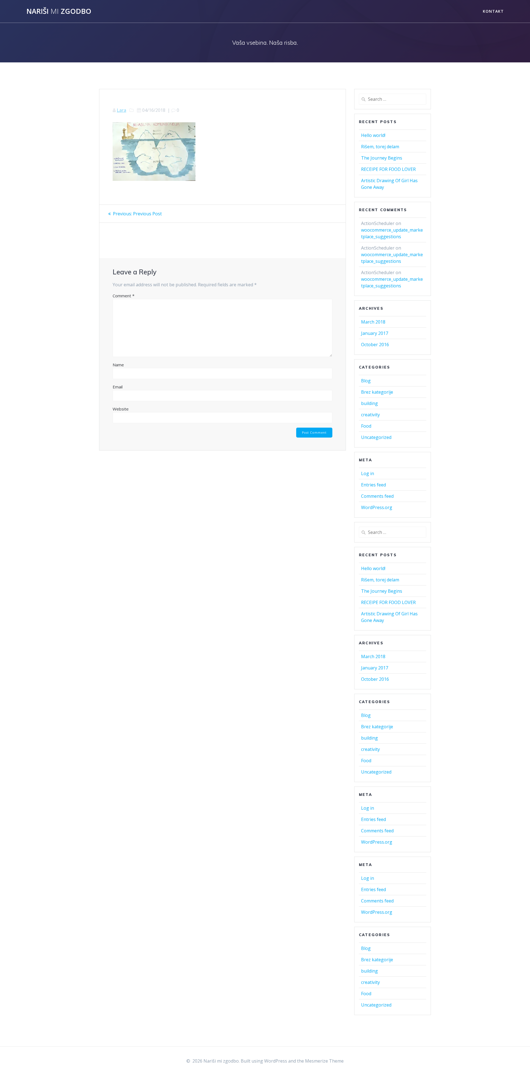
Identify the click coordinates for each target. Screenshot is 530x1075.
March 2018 (373, 322)
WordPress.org (376, 507)
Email (118, 387)
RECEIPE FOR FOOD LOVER (388, 169)
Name (118, 364)
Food (366, 426)
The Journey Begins (381, 158)
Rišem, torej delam (380, 147)
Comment (123, 295)
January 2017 (374, 333)
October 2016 (375, 344)
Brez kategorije (377, 392)
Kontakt (493, 11)
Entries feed (373, 485)
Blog (366, 381)
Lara (121, 110)
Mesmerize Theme (324, 1061)
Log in (367, 473)
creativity (370, 415)
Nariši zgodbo (58, 11)
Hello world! (373, 135)
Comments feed (377, 496)
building (369, 403)
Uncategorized (376, 437)
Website (121, 409)
